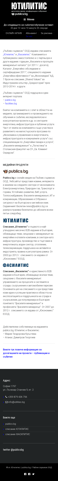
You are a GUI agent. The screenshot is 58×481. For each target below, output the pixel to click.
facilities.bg (11, 103)
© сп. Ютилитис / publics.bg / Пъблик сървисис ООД (29, 467)
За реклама (46, 33)
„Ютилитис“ (9, 54)
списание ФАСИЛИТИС (17, 434)
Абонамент (31, 33)
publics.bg (10, 100)
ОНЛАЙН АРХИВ (14, 33)
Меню (30, 19)
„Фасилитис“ (23, 54)
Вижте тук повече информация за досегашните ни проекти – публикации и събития (26, 353)
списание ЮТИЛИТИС (17, 429)
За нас (29, 36)
